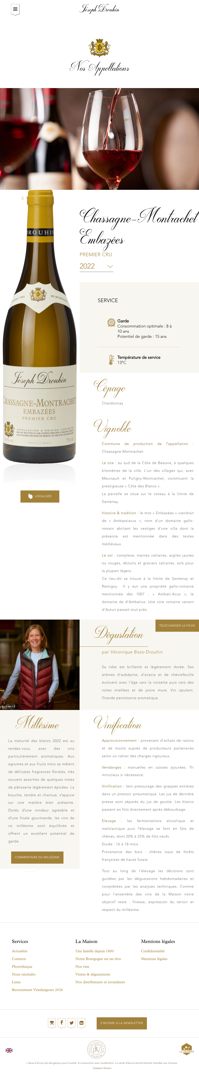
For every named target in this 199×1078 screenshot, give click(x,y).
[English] (9, 1049)
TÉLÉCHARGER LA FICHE (177, 625)
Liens (16, 982)
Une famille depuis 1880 (94, 951)
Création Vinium (102, 1068)
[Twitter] (71, 1023)
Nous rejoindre (24, 974)
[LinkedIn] (81, 1023)
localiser (43, 496)
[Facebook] (62, 1023)
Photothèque (22, 966)
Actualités (19, 951)
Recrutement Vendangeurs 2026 (37, 990)
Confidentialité (153, 951)
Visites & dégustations (92, 974)
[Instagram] (52, 1023)
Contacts (19, 959)
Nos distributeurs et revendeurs (100, 982)
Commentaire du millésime (37, 857)
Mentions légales (154, 959)
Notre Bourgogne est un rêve (98, 959)
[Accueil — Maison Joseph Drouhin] (99, 9)
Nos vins (82, 966)
